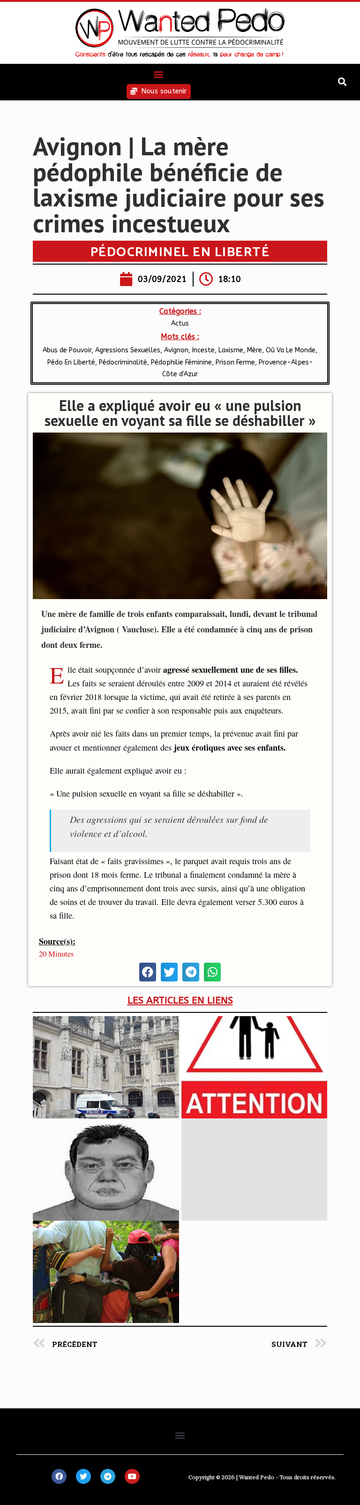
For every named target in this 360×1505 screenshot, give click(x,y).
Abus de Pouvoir (67, 350)
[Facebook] (59, 1476)
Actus (180, 323)
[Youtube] (132, 1476)
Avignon (176, 350)
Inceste (203, 350)
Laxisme (230, 350)
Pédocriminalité (123, 362)
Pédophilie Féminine (181, 362)
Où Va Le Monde (290, 350)
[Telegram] (107, 1476)
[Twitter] (83, 1476)
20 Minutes (56, 953)
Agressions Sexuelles (127, 350)
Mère (254, 350)
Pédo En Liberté (71, 362)
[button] (158, 74)
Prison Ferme (235, 362)
